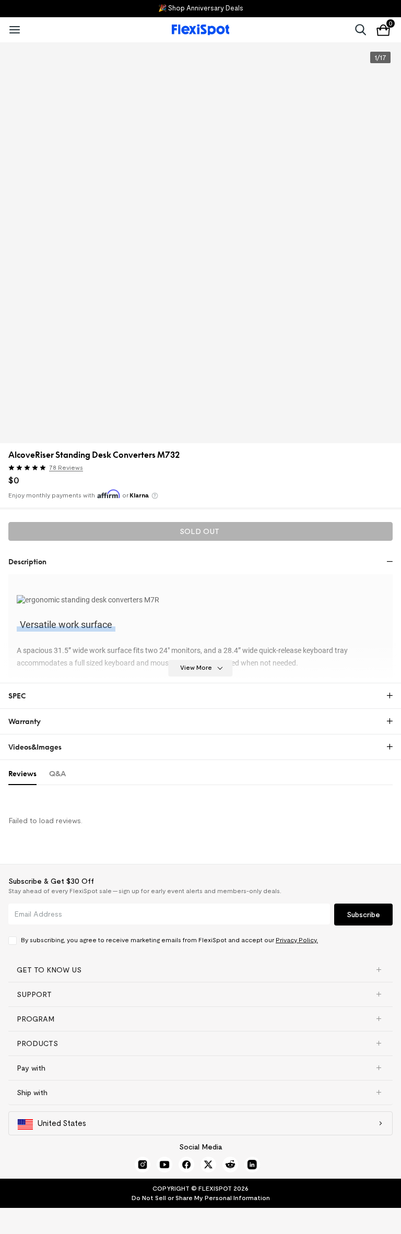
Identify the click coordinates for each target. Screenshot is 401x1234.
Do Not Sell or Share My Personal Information (201, 1197)
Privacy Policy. (297, 939)
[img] (27, 468)
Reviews (22, 773)
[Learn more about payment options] (155, 496)
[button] (94, 469)
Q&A (57, 773)
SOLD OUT (199, 531)
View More (196, 667)
